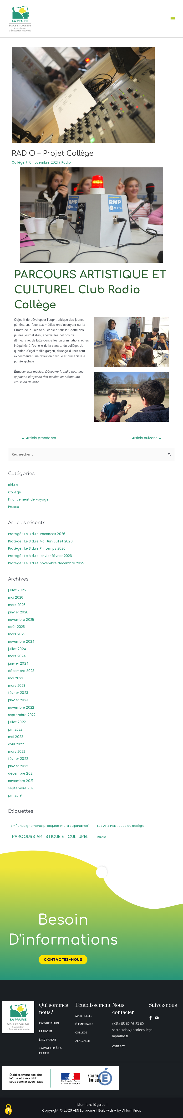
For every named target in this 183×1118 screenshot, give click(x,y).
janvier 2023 (18, 700)
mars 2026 (17, 605)
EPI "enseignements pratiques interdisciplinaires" (50, 825)
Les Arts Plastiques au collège (120, 825)
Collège (18, 162)
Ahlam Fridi (131, 1110)
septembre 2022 (22, 715)
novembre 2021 (20, 781)
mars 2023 (16, 685)
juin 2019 (15, 795)
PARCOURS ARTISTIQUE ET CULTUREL (50, 836)
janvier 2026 (18, 612)
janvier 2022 (18, 766)
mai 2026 (16, 597)
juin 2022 (15, 729)
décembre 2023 (21, 671)
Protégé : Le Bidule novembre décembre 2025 (46, 563)
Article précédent (38, 438)
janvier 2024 (18, 663)
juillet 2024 (17, 649)
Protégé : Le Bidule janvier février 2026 (40, 556)
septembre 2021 (21, 788)
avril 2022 (16, 744)
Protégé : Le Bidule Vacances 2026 (37, 534)
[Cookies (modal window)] (8, 1110)
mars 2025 (16, 634)
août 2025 (16, 627)
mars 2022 (16, 751)
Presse (13, 507)
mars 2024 (17, 656)
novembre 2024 (21, 641)
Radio (66, 162)
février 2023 (18, 693)
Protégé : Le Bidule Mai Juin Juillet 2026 (40, 541)
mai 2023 (15, 678)
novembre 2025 (21, 619)
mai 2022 (15, 737)
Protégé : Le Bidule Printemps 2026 (37, 548)
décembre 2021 (21, 773)
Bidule (13, 485)
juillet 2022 (17, 722)
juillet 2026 (17, 590)
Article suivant (147, 438)
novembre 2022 (21, 707)
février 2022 (18, 759)
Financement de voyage (28, 499)
